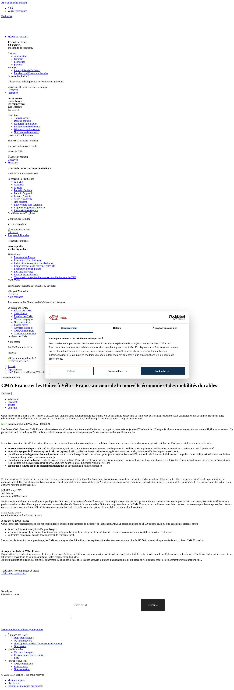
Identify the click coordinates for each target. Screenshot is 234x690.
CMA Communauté (24, 330)
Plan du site (13, 683)
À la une (18, 181)
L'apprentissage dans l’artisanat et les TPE (35, 266)
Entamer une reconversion (27, 126)
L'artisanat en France (24, 257)
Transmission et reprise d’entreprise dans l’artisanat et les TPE (45, 277)
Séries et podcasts (23, 199)
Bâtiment (18, 59)
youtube (39, 629)
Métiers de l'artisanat (18, 36)
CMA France (20, 313)
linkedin (21, 629)
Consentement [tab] (69, 328)
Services (18, 64)
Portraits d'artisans (23, 190)
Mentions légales (16, 680)
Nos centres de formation (26, 132)
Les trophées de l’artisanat (27, 70)
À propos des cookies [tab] (164, 328)
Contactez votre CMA (25, 333)
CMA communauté (23, 663)
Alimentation (20, 56)
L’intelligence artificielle (26, 274)
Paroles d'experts (22, 196)
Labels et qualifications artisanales (31, 73)
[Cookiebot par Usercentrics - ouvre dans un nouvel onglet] (171, 317)
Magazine (13, 162)
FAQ (16, 658)
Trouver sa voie (22, 118)
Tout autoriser (163, 370)
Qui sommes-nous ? (24, 637)
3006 (10, 8)
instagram (30, 629)
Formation (13, 92)
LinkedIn (12, 407)
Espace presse (21, 325)
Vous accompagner (17, 11)
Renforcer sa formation (25, 123)
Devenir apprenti (22, 120)
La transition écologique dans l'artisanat (33, 263)
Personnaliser (115, 370)
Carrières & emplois (24, 652)
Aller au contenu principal (14, 2)
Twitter (11, 404)
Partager (6, 393)
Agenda (18, 187)
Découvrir (13, 90)
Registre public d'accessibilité (28, 655)
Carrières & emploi (23, 327)
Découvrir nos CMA (18, 361)
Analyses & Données (18, 235)
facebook (6, 629)
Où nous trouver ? (23, 640)
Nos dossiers (20, 201)
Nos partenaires (22, 322)
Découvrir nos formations (27, 129)
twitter (14, 629)
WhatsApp (13, 399)
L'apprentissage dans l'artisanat (29, 207)
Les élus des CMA (23, 316)
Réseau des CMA (23, 310)
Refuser (71, 370)
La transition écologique (26, 210)
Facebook (13, 402)
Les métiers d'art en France (27, 268)
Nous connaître (15, 296)
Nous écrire (20, 646)
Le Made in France (23, 271)
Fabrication (19, 61)
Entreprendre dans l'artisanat (28, 204)
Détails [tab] (117, 328)
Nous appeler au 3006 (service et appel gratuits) (38, 643)
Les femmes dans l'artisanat (27, 260)
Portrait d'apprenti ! (23, 193)
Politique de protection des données (25, 686)
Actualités (19, 184)
